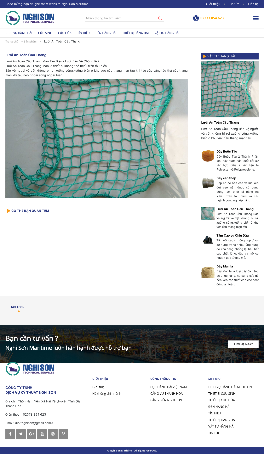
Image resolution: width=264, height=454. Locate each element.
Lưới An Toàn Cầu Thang (220, 122)
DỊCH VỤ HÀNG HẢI (18, 33)
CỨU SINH (45, 33)
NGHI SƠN (17, 307)
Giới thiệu (213, 4)
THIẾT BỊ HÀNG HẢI (135, 33)
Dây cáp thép (226, 178)
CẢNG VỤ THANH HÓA (166, 393)
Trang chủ (11, 41)
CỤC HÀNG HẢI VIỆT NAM (168, 387)
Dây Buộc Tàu (226, 151)
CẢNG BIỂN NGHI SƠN (166, 400)
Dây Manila (224, 266)
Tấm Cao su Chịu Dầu (232, 235)
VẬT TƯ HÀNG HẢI (167, 33)
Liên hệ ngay (243, 344)
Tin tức (234, 4)
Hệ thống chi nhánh (106, 393)
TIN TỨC (214, 433)
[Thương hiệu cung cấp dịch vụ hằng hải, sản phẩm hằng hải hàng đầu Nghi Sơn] (30, 17)
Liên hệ (253, 4)
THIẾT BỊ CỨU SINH (221, 393)
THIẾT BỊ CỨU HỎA (221, 400)
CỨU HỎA (65, 33)
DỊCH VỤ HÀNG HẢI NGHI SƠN (230, 387)
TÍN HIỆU (83, 33)
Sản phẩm (30, 41)
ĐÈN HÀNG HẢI (106, 33)
